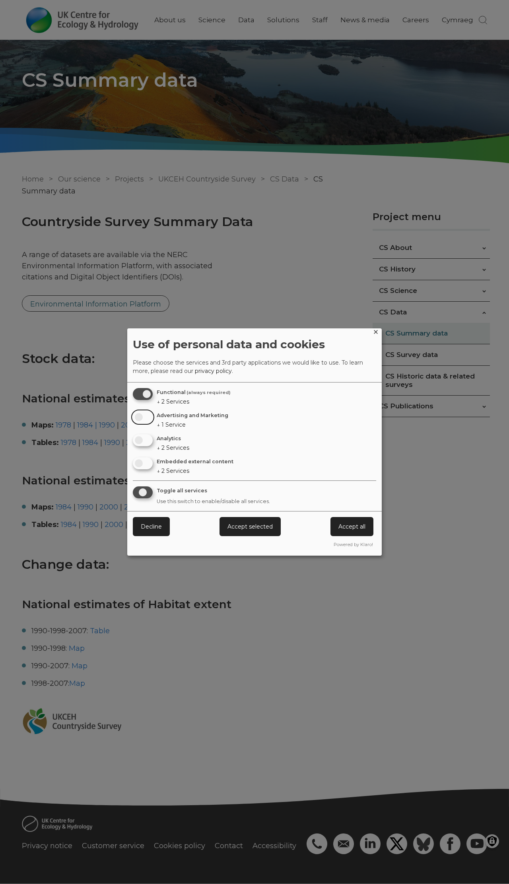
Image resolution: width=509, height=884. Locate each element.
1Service (171, 424)
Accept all (351, 526)
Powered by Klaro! (353, 544)
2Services (173, 401)
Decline (151, 526)
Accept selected (250, 526)
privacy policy (213, 371)
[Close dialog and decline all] (376, 333)
